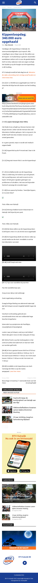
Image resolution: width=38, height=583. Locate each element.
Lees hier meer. (15, 371)
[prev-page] (3, 427)
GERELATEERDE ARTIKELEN (12, 390)
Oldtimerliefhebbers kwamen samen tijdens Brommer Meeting (24, 410)
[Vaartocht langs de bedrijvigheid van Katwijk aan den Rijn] (7, 400)
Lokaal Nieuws (17, 7)
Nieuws (9, 7)
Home (3, 7)
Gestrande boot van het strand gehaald (27, 382)
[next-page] (6, 427)
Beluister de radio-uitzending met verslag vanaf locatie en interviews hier (19, 74)
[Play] (24, 562)
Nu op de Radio (8, 525)
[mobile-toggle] (3, 2)
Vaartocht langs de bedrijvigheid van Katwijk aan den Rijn (24, 400)
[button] (35, 2)
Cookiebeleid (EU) (19, 575)
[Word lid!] (19, 98)
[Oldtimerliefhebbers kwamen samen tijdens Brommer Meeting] (7, 409)
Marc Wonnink (9, 45)
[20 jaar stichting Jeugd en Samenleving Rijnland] (7, 419)
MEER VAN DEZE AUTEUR (11, 392)
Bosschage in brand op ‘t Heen (10, 382)
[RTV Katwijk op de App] (19, 453)
